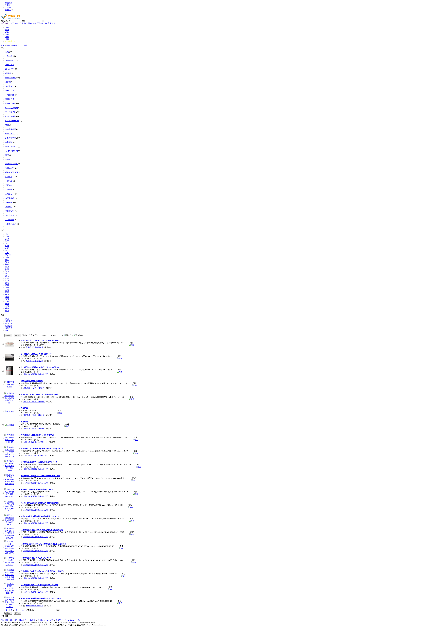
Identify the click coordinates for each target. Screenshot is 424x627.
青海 (7, 299)
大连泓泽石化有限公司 (34, 347)
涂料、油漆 (9, 91)
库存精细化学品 (11, 164)
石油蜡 (24, 45)
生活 (17, 23)
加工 (12, 23)
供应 (8, 45)
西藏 (7, 292)
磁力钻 (44, 23)
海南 (7, 283)
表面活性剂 (9, 69)
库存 (7, 330)
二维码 (8, 7)
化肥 (7, 52)
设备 (30, 23)
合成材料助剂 (10, 103)
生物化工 (8, 181)
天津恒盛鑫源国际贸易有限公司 (35, 374)
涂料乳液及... (10, 99)
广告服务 (31, 620)
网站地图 (13, 620)
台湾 (7, 306)
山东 (7, 269)
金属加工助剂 (10, 78)
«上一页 (4, 610)
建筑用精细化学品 (12, 121)
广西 (7, 280)
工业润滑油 (9, 220)
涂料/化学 (16, 45)
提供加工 (8, 326)
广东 (7, 278)
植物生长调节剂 (11, 172)
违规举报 (59, 620)
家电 (54, 23)
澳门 (7, 311)
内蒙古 (8, 248)
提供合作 (8, 328)
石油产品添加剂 (11, 151)
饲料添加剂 (9, 168)
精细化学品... (10, 134)
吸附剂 (8, 73)
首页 (2, 45)
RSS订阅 (50, 620)
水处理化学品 (10, 138)
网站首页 (4, 620)
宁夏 (7, 301)
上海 (7, 236)
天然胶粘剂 (9, 194)
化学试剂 (8, 56)
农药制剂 (8, 190)
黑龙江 (8, 255)
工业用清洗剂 (10, 112)
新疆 (7, 304)
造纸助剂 (8, 185)
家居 (49, 23)
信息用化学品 (10, 129)
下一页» (21, 610)
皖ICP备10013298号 (72, 620)
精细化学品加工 (11, 146)
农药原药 (8, 177)
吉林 (7, 253)
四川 (7, 285)
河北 (7, 243)
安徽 (7, 262)
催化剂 (8, 82)
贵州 (7, 287)
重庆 (7, 241)
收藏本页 (8, 3)
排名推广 (22, 620)
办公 (25, 23)
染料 (7, 125)
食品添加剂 (9, 60)
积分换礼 (41, 620)
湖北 (7, 274)
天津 (7, 239)
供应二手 (8, 323)
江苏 (7, 257)
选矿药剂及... (10, 215)
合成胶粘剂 (9, 86)
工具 (21, 23)
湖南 (7, 276)
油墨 (7, 155)
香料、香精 (9, 65)
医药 (39, 23)
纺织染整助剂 (10, 116)
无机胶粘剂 (9, 211)
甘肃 (7, 297)
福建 (7, 264)
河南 (7, 271)
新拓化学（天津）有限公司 (34, 388)
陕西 (7, 294)
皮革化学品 (9, 198)
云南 (7, 290)
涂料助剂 (8, 202)
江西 (7, 267)
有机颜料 (8, 142)
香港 (7, 308)
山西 (7, 246)
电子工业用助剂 (11, 108)
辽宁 (7, 250)
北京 (7, 234)
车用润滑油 (9, 95)
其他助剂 (8, 207)
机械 (34, 23)
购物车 (8, 10)
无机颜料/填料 (10, 224)
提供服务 (8, 321)
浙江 (7, 260)
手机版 (8, 5)
